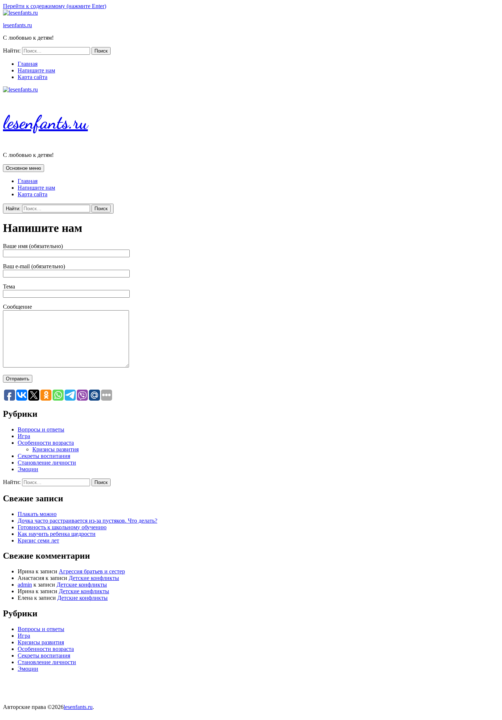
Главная (27, 64)
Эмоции (28, 469)
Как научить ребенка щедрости (57, 534)
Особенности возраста (46, 443)
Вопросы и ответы (41, 429)
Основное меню (23, 168)
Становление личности (47, 462)
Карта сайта (32, 77)
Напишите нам (36, 70)
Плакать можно (37, 514)
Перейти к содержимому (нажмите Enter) (54, 6)
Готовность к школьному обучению (62, 527)
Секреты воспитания (44, 456)
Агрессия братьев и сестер (92, 571)
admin (25, 584)
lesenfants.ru (17, 25)
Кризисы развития (55, 449)
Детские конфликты (94, 578)
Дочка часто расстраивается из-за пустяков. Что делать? (87, 520)
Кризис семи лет (38, 540)
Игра (24, 436)
